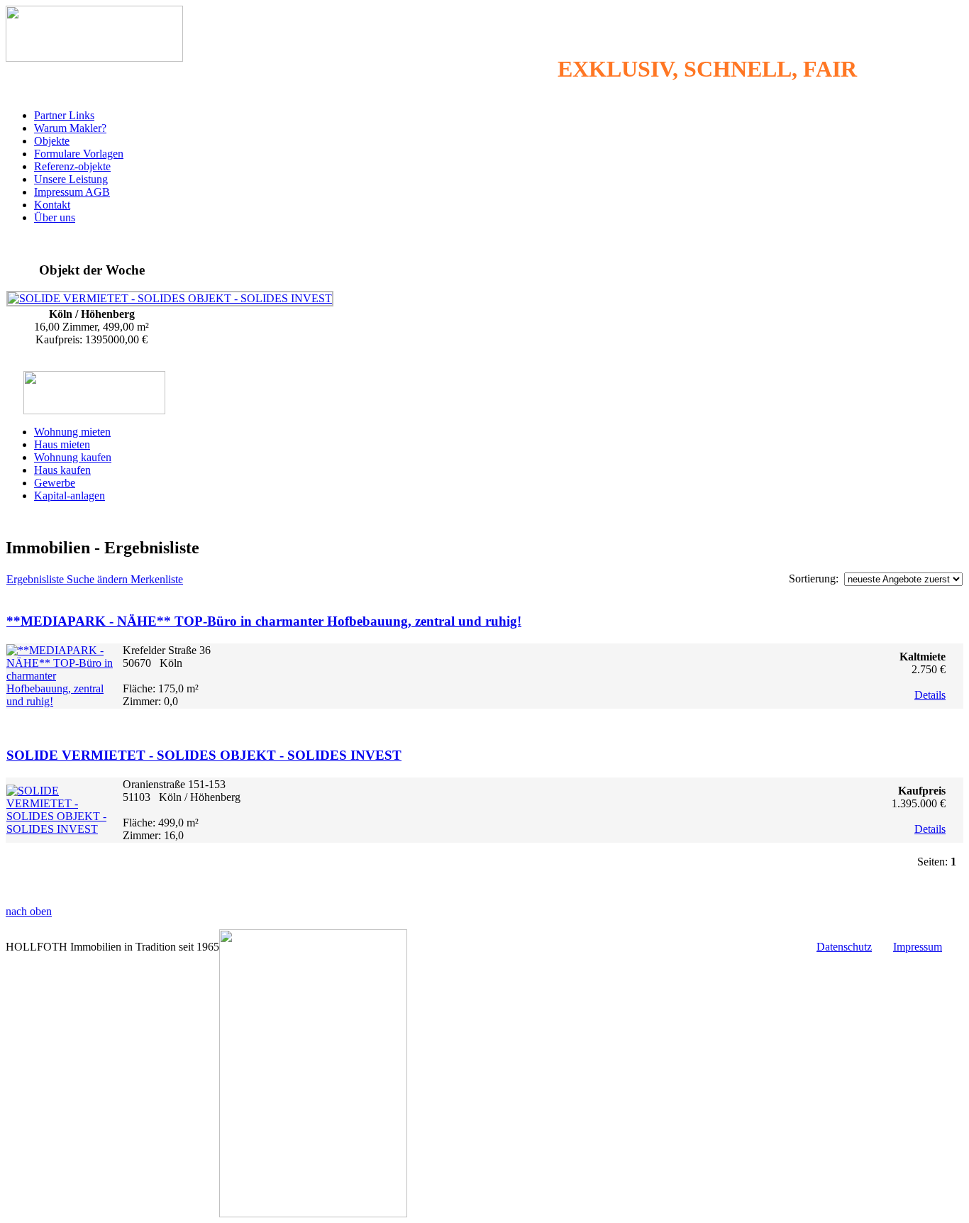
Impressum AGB (72, 192)
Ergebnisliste (36, 579)
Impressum (917, 947)
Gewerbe (54, 483)
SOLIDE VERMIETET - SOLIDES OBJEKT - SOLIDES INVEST (204, 755)
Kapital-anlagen (69, 495)
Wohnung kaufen (72, 457)
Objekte (52, 141)
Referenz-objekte (72, 166)
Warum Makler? (70, 128)
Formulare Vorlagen (78, 154)
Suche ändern (99, 579)
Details (930, 695)
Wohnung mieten (72, 432)
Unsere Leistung (71, 179)
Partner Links (64, 115)
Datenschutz (844, 947)
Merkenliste (157, 579)
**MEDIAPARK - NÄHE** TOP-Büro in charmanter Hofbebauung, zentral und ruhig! (263, 621)
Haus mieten (62, 444)
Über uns (54, 217)
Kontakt (52, 205)
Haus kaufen (62, 470)
